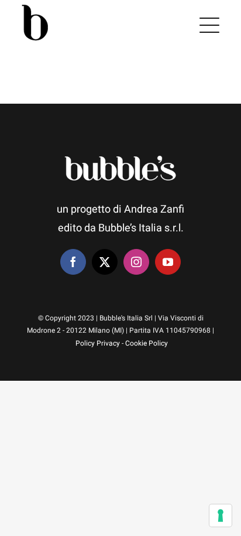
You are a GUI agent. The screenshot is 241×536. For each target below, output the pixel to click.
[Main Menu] (209, 25)
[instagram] (136, 262)
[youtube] (168, 262)
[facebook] (73, 262)
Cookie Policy (146, 343)
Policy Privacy (97, 343)
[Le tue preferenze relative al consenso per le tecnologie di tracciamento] (220, 515)
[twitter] (105, 262)
